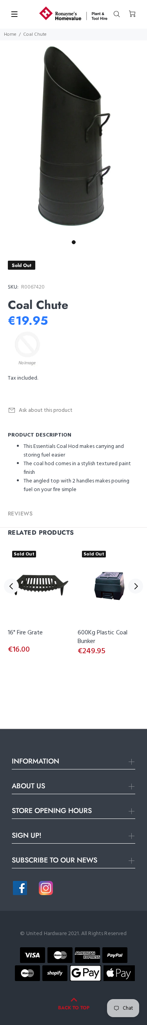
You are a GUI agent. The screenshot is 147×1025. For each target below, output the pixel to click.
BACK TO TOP (73, 1007)
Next (135, 586)
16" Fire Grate (25, 633)
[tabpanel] (73, 138)
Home (10, 34)
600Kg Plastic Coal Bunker (102, 637)
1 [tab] (74, 242)
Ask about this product (46, 410)
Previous (11, 586)
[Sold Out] (39, 586)
